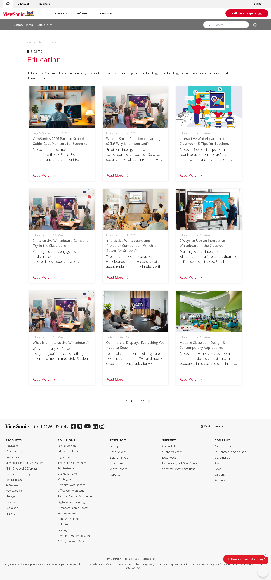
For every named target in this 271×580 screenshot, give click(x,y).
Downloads (169, 458)
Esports (95, 73)
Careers (219, 475)
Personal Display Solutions (74, 536)
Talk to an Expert (244, 13)
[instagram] (102, 427)
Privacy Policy (114, 558)
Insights (110, 73)
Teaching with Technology (139, 73)
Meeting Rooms (67, 479)
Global (219, 426)
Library (114, 446)
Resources (106, 13)
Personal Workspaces (72, 485)
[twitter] (80, 427)
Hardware (58, 13)
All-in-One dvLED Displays (22, 468)
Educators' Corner (41, 73)
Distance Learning (72, 73)
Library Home (23, 25)
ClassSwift (12, 502)
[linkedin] (96, 427)
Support (258, 3)
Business (44, 3)
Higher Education (68, 457)
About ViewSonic (225, 446)
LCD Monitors (14, 451)
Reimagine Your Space (72, 541)
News (217, 469)
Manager (11, 496)
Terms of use (132, 558)
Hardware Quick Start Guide (180, 463)
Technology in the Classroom (184, 73)
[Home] (8, 3)
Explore (42, 25)
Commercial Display (18, 474)
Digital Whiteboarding (71, 502)
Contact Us (169, 446)
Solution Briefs (119, 458)
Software (82, 13)
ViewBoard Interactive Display (24, 463)
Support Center (172, 452)
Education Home (68, 451)
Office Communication (72, 491)
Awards (219, 463)
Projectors (12, 457)
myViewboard (14, 491)
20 (143, 401)
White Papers (118, 469)
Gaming (62, 530)
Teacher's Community (72, 463)
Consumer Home (68, 519)
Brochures (116, 463)
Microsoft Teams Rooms (73, 508)
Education (24, 3)
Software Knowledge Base (178, 469)
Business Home (68, 474)
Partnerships (222, 480)
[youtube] (88, 427)
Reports (115, 475)
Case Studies (118, 452)
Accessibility (148, 558)
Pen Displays (14, 480)
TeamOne (12, 508)
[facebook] (74, 427)
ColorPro (63, 524)
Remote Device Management (76, 496)
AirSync (10, 514)
